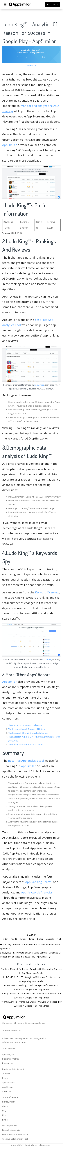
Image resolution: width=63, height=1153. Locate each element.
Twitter (5, 938)
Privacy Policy (8, 1101)
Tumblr (23, 938)
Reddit (14, 938)
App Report (7, 1087)
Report (5, 1078)
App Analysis (8, 1054)
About (5, 1106)
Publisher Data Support (13, 1069)
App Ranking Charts (38, 882)
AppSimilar (31, 65)
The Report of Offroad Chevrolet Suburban (28, 733)
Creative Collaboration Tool (15, 1138)
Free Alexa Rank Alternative (15, 1134)
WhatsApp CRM (9, 1125)
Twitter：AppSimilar (11, 1030)
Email (31, 938)
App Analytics (8, 1082)
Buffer (40, 938)
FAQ (4, 1110)
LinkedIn (50, 938)
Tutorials (6, 1073)
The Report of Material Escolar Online (25, 744)
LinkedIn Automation (11, 1130)
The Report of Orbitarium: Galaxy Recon (26, 725)
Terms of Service (10, 1097)
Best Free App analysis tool (26, 760)
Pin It (59, 938)
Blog (4, 1115)
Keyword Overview (47, 592)
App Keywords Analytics (36, 892)
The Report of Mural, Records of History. (26, 729)
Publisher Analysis (10, 1058)
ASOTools (46, 659)
